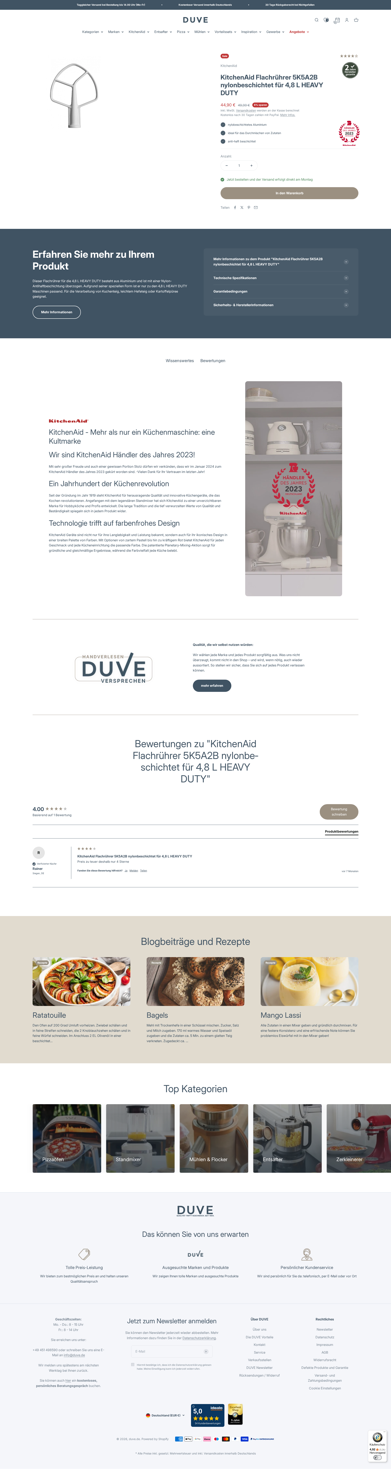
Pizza (181, 32)
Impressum (324, 1345)
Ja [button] (126, 870)
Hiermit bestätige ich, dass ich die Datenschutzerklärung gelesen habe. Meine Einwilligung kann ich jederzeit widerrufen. (174, 1366)
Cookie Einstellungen (325, 1388)
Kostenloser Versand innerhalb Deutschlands (205, 4)
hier (68, 1380)
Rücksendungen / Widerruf (259, 1375)
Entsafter (161, 32)
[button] (349, 56)
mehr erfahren (212, 686)
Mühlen (199, 32)
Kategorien (90, 32)
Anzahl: (226, 156)
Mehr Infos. (287, 115)
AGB (325, 1352)
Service (259, 1352)
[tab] (341, 832)
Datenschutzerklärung (199, 1338)
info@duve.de (74, 1355)
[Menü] (384, 1432)
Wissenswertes (180, 360)
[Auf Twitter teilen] (241, 207)
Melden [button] (134, 870)
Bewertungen (212, 360)
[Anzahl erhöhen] (251, 165)
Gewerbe (273, 32)
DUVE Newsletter (259, 1368)
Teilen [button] (143, 870)
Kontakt (259, 1345)
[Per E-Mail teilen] (255, 207)
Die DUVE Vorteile (259, 1337)
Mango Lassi (281, 1015)
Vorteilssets (223, 32)
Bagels (157, 1015)
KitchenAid (137, 32)
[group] (54, 809)
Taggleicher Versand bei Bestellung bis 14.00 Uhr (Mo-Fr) (111, 4)
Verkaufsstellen (259, 1360)
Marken (114, 32)
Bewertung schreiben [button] (339, 811)
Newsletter (325, 1329)
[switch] (377, 1457)
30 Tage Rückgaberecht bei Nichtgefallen (289, 4)
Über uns (259, 1329)
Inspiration (249, 32)
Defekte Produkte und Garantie (324, 1368)
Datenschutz (324, 1337)
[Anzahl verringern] (227, 165)
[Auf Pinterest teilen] (248, 207)
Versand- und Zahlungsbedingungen (325, 1378)
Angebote (297, 32)
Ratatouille (49, 1015)
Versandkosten (246, 110)
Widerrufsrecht (324, 1360)
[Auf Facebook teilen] (235, 207)
